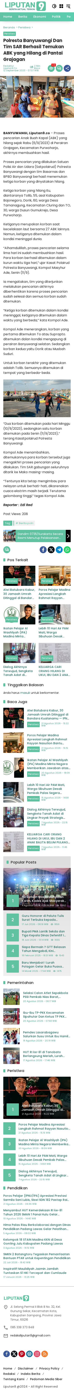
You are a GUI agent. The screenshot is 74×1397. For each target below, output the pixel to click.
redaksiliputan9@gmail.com (30, 1335)
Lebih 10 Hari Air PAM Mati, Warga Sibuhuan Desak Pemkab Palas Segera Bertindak (53, 632)
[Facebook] (43, 549)
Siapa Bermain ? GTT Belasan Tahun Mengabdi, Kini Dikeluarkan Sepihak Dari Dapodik (44, 949)
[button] (54, 6)
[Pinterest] (21, 1354)
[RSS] (44, 1354)
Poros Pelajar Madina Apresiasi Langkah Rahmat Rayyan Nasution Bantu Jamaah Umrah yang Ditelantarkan (55, 594)
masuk (25, 693)
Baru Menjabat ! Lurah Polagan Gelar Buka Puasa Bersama (42, 965)
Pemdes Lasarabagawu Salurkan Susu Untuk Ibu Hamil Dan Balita (45, 1035)
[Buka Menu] (61, 6)
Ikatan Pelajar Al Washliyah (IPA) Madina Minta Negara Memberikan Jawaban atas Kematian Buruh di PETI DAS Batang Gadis (18, 632)
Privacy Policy (49, 1368)
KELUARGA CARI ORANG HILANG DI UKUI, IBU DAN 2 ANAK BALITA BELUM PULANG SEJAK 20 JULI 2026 (55, 671)
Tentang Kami (13, 1379)
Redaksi (9, 1374)
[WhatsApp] (67, 549)
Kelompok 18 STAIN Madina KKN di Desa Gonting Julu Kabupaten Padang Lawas (33, 1242)
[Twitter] (51, 549)
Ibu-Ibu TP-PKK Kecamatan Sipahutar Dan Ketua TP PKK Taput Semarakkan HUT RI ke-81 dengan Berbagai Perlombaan (45, 1015)
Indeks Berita (30, 1374)
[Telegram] (59, 549)
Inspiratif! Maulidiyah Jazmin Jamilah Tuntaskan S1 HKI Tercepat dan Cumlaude (34, 1271)
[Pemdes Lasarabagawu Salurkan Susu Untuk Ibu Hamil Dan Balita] (11, 1036)
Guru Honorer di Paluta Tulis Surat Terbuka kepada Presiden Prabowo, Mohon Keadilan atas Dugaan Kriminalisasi (43, 918)
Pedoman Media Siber (46, 1379)
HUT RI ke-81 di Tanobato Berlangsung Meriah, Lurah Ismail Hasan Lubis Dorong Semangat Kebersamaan (43, 1054)
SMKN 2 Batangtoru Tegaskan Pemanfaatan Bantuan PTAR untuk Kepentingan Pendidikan (37, 1256)
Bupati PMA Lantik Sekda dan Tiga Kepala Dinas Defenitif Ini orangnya (44, 934)
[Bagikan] (67, 68)
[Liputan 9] (25, 6)
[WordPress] (29, 1354)
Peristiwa (9, 33)
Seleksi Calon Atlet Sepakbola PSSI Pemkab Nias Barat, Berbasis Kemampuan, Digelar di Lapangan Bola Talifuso (45, 995)
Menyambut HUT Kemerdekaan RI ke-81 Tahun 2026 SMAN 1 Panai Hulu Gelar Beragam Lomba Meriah (32, 1212)
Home (7, 1368)
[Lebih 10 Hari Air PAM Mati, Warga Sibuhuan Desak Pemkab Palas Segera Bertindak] (55, 614)
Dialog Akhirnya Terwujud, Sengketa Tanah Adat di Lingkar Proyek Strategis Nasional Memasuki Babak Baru (18, 671)
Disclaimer (26, 1368)
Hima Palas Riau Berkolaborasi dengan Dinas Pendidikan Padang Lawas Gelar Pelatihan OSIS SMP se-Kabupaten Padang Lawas (37, 1227)
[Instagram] (37, 1354)
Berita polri (26, 523)
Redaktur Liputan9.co (10, 67)
